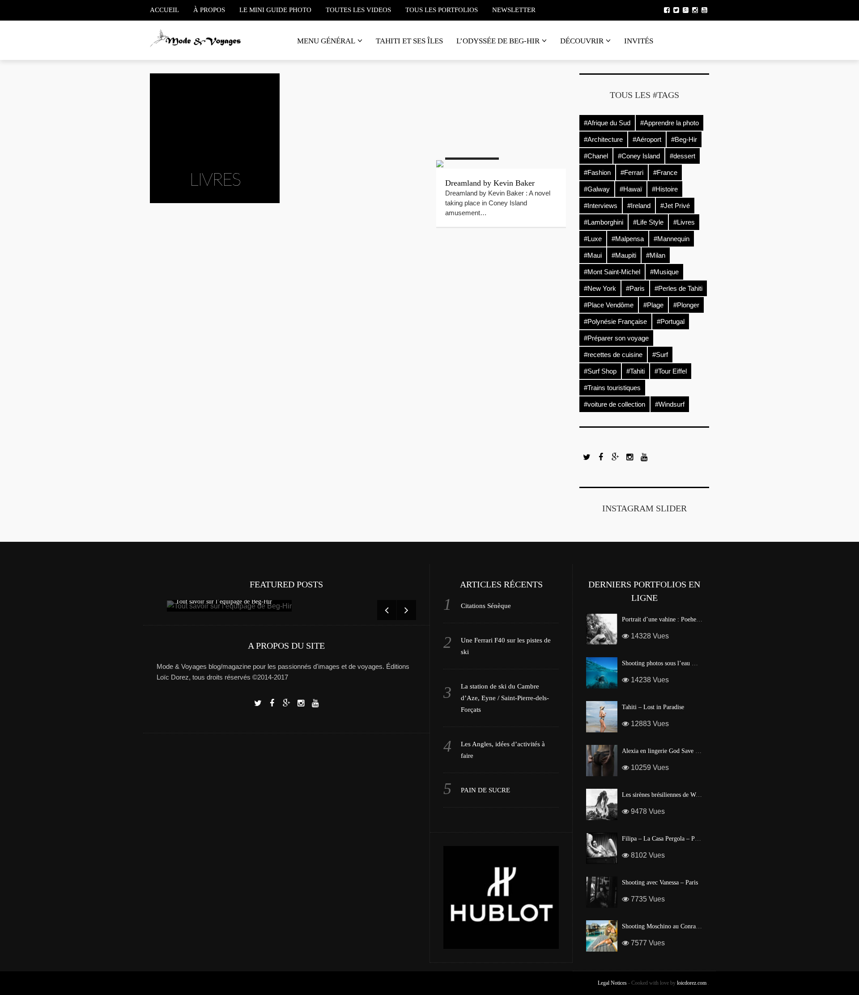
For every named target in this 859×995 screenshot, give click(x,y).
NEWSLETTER (514, 9)
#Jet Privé (675, 205)
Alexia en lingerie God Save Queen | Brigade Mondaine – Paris (702, 751)
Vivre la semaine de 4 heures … (354, 98)
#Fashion (597, 172)
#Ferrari (632, 172)
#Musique (664, 272)
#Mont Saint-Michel (612, 272)
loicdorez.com (691, 983)
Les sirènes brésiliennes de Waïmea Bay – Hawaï (683, 794)
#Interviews (600, 205)
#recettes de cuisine (613, 354)
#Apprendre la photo (669, 123)
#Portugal (671, 321)
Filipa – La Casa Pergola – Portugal (667, 838)
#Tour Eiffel (671, 371)
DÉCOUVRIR (582, 41)
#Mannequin (671, 238)
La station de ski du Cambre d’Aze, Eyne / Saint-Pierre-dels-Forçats (505, 698)
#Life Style (648, 222)
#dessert (682, 156)
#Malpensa (628, 238)
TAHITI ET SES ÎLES (409, 41)
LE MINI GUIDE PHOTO (275, 9)
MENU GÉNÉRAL (326, 41)
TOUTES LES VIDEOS (358, 9)
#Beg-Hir (684, 139)
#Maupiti (624, 255)
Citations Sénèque (486, 605)
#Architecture (603, 139)
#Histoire (665, 189)
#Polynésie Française (615, 321)
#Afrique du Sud (607, 123)
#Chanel (596, 156)
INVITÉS (638, 41)
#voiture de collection (614, 404)
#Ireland (639, 205)
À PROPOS (209, 9)
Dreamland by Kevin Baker (490, 183)
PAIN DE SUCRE (485, 790)
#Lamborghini (603, 222)
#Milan (655, 255)
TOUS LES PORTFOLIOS (441, 9)
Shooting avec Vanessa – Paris (660, 882)
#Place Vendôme (609, 305)
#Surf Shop (600, 371)
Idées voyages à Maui (480, 98)
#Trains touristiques (612, 387)
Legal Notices (612, 983)
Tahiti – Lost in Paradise (653, 707)
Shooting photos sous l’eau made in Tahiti (675, 663)
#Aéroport (647, 139)
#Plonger (686, 305)
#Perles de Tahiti (678, 288)
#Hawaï (631, 189)
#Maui (593, 255)
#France (665, 172)
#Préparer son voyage (616, 338)
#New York (600, 288)
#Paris (635, 288)
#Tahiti (635, 371)
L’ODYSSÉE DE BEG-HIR (498, 41)
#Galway (597, 189)
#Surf (660, 354)
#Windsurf (670, 404)
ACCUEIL (164, 9)
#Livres (684, 222)
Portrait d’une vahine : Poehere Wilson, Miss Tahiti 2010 (694, 619)
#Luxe (593, 238)
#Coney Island (639, 156)
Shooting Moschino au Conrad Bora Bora (674, 926)
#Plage (653, 305)
